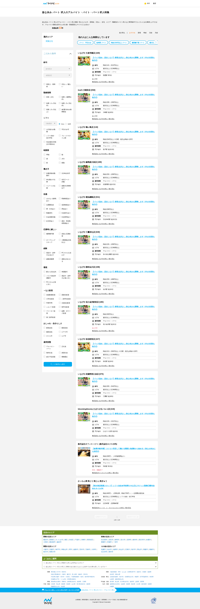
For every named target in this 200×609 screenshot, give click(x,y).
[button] (156, 42)
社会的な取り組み (95, 599)
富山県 (117, 581)
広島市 (127, 549)
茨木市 (82, 549)
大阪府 (112, 572)
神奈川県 (53, 574)
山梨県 (137, 581)
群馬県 (69, 579)
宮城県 (127, 576)
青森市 (145, 549)
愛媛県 (53, 586)
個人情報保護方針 (122, 599)
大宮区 (67, 576)
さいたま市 (59, 540)
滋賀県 (149, 572)
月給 (156, 33)
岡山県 (58, 584)
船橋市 (77, 576)
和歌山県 (117, 574)
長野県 (142, 581)
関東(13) (49, 41)
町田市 (64, 572)
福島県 (117, 579)
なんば (124, 572)
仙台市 (109, 549)
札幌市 (103, 549)
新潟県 (112, 581)
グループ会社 (112, 599)
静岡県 (69, 581)
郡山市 (139, 549)
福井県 (132, 581)
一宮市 (115, 542)
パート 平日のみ (85, 43)
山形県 (112, 579)
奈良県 (112, 574)
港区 (65, 540)
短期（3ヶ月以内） (66, 104)
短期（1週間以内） (66, 98)
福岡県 (112, 584)
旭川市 (133, 549)
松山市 (121, 549)
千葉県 (73, 576)
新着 (139, 33)
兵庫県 (129, 572)
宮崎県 (150, 584)
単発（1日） (50, 97)
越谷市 (59, 542)
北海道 (112, 576)
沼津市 (129, 540)
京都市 (51, 549)
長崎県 (128, 584)
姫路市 (75, 549)
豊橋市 (103, 542)
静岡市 (117, 540)
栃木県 (87, 576)
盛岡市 (146, 576)
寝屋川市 (52, 552)
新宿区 (51, 540)
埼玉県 (53, 576)
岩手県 (142, 576)
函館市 (151, 549)
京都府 (144, 572)
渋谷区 (71, 540)
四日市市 (142, 540)
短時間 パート (101, 43)
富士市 (123, 540)
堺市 (70, 549)
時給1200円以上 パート (119, 43)
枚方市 (45, 552)
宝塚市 (88, 549)
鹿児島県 (144, 584)
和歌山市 (64, 549)
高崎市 (73, 579)
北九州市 (104, 552)
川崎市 (83, 540)
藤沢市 (69, 574)
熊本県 (133, 584)
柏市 (82, 576)
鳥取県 (63, 584)
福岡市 (115, 549)
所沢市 (62, 576)
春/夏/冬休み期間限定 (67, 111)
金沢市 (126, 581)
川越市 (57, 576)
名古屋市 (104, 540)
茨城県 (53, 579)
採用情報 (104, 599)
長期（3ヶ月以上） (51, 111)
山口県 (73, 584)
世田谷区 (90, 540)
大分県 (138, 584)
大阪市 (45, 549)
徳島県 (88, 584)
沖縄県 (112, 586)
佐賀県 (123, 584)
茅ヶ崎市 (74, 574)
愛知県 (53, 581)
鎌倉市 (80, 574)
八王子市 (58, 572)
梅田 (115, 572)
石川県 (122, 581)
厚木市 (85, 574)
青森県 (137, 576)
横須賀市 (52, 542)
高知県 (63, 586)
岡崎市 (64, 581)
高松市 (83, 584)
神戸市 (57, 549)
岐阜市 (135, 540)
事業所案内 (85, 599)
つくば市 (63, 579)
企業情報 (78, 599)
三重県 (84, 581)
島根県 (68, 584)
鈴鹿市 (148, 540)
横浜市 (45, 540)
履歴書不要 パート (138, 43)
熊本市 (111, 552)
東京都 (53, 572)
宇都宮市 (91, 576)
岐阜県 (79, 581)
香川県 (78, 584)
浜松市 (111, 540)
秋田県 (151, 576)
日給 (150, 33)
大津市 (94, 549)
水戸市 (57, 579)
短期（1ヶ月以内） (51, 104)
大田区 (45, 542)
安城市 (109, 542)
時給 (145, 33)
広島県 (53, 584)
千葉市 (77, 540)
